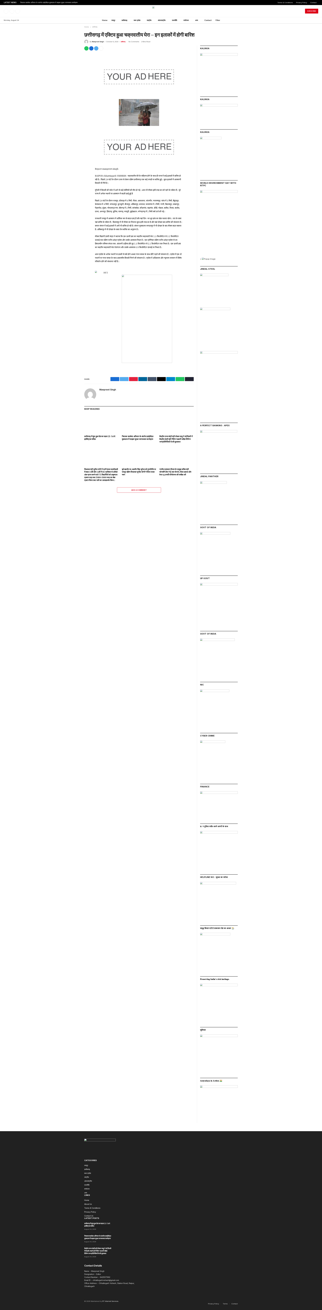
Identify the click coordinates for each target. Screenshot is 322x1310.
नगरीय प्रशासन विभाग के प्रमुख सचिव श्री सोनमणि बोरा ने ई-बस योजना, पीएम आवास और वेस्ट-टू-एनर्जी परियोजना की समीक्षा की (175, 472)
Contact (313, 3)
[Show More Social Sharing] (101, 48)
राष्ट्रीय (149, 20)
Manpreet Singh (98, 42)
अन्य (196, 20)
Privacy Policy (301, 3)
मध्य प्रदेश (137, 20)
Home (104, 20)
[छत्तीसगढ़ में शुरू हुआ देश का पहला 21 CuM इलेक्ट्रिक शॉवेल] (101, 423)
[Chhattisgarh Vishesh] (161, 11)
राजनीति (174, 20)
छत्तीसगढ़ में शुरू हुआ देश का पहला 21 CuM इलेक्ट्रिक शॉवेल (99, 437)
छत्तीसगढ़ (124, 20)
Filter (218, 20)
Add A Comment (139, 490)
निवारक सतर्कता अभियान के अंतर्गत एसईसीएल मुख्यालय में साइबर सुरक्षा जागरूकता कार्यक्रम (48, 3)
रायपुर (113, 20)
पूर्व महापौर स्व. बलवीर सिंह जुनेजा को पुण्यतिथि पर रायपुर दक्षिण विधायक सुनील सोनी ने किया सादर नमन (139, 472)
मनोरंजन (186, 20)
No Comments (134, 42)
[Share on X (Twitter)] (96, 48)
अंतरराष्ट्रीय (162, 20)
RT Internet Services (110, 1301)
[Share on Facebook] (91, 48)
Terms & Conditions (285, 3)
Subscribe (311, 11)
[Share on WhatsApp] (86, 48)
